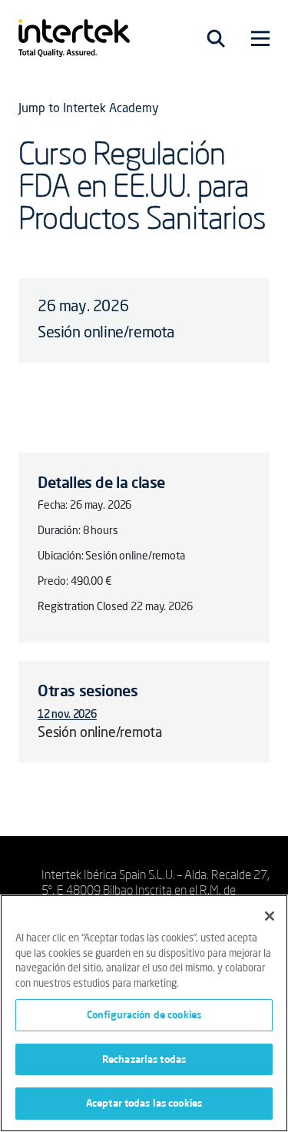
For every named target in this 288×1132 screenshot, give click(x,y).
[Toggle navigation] (216, 38)
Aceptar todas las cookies (144, 1103)
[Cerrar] (269, 916)
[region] (144, 1013)
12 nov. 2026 (67, 714)
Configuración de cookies (144, 1014)
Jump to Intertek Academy (88, 109)
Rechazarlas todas (144, 1059)
